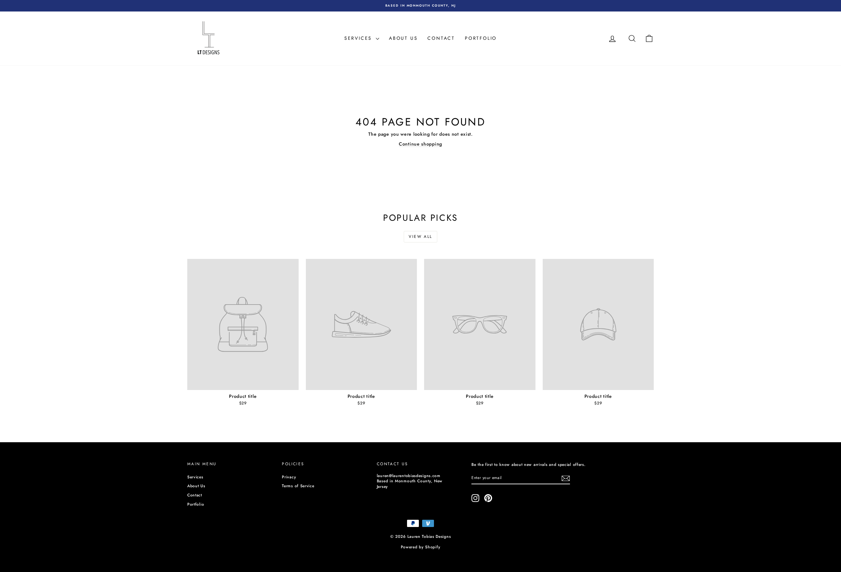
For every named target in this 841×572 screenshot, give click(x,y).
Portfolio (481, 38)
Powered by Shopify (421, 547)
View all (420, 237)
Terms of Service (298, 486)
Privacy (289, 477)
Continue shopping (420, 144)
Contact (441, 38)
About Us (403, 38)
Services (359, 38)
